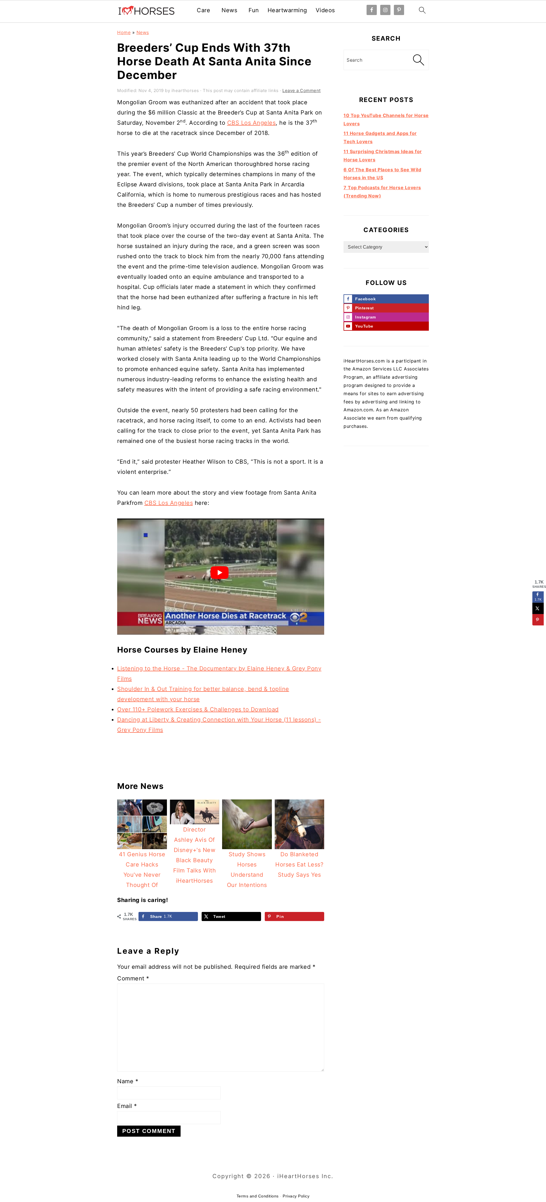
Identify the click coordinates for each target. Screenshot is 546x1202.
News (229, 10)
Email (127, 1106)
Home (124, 32)
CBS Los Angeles (251, 122)
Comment (133, 978)
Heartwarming (287, 10)
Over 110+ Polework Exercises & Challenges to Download (198, 709)
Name (127, 1081)
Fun (254, 10)
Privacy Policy (296, 1196)
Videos (325, 10)
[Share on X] (538, 608)
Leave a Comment (301, 90)
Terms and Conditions (258, 1196)
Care (203, 10)
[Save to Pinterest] (538, 620)
